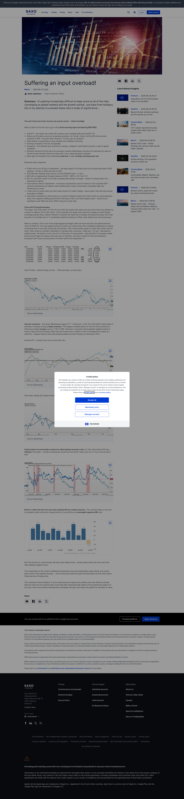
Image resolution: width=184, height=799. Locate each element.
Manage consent (92, 414)
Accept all (92, 400)
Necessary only (92, 407)
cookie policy (89, 392)
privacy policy (105, 392)
